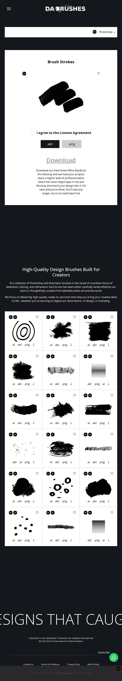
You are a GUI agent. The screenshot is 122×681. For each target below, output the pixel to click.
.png (71, 144)
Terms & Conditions (50, 664)
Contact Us (28, 664)
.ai (13, 344)
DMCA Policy (93, 664)
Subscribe (104, 652)
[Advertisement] (61, 236)
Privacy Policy (73, 664)
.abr (50, 144)
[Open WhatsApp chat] (113, 657)
